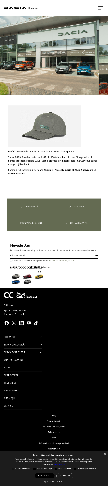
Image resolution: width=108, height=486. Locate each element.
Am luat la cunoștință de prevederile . (44, 260)
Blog (54, 415)
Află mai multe (59, 464)
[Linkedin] (21, 323)
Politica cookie (54, 432)
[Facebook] (6, 323)
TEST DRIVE (10, 383)
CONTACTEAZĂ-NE (13, 360)
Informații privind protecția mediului (54, 443)
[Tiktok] (36, 323)
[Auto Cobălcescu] (20, 294)
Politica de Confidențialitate (54, 426)
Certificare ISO (54, 449)
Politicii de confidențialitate (61, 260)
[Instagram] (14, 323)
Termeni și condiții (54, 421)
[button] (54, 481)
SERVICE (8, 405)
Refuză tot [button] (65, 476)
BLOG (7, 367)
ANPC (54, 437)
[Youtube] (29, 323)
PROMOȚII (9, 398)
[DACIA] (15, 8)
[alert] (54, 468)
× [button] (105, 454)
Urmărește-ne (44, 267)
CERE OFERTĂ (11, 375)
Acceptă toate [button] (44, 476)
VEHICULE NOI (11, 390)
